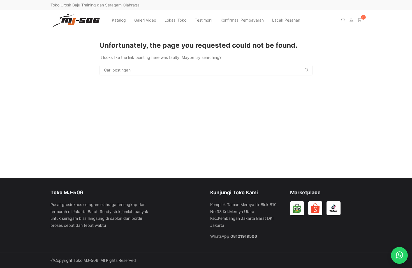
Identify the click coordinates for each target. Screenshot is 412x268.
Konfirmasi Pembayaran (242, 20)
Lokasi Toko (175, 20)
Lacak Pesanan (286, 20)
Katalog (119, 20)
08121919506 (243, 236)
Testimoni (203, 20)
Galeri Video (145, 20)
